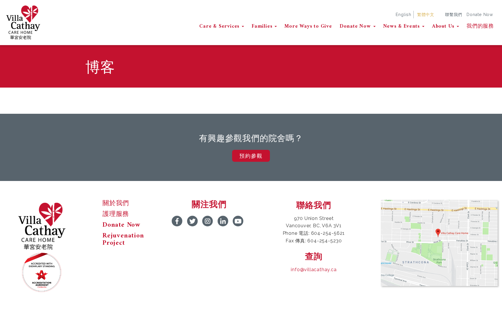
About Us (444, 26)
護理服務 (116, 214)
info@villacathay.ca (313, 269)
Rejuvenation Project (123, 239)
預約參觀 (250, 156)
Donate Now (480, 14)
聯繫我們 (453, 14)
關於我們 (116, 203)
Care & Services (220, 26)
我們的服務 (480, 26)
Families (263, 26)
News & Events (402, 26)
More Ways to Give (308, 26)
